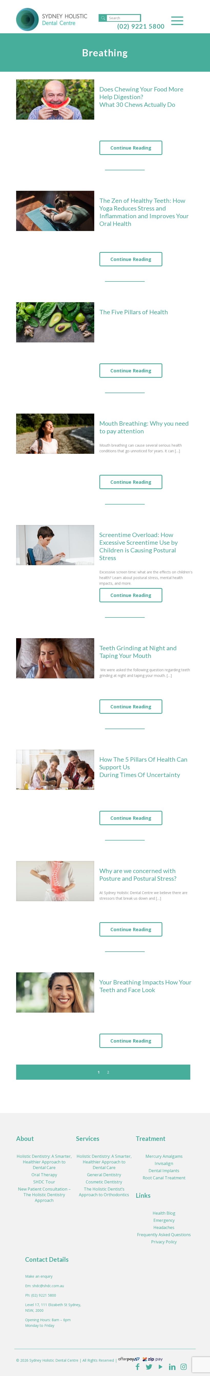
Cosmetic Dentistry (104, 1182)
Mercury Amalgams (164, 1156)
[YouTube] (160, 1366)
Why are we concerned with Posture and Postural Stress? (137, 874)
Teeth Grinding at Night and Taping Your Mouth (138, 651)
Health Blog (164, 1213)
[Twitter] (149, 1366)
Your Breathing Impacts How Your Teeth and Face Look (145, 985)
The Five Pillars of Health (133, 312)
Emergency (164, 1220)
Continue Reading (130, 148)
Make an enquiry (38, 1276)
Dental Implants (164, 1170)
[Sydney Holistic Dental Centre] (51, 19)
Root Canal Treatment (164, 1178)
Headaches (163, 1227)
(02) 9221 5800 (141, 26)
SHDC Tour (44, 1182)
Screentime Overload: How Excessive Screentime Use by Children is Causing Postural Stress (138, 546)
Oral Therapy (44, 1175)
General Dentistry (104, 1175)
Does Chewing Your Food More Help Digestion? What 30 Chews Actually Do (141, 96)
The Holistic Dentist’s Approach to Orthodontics (104, 1192)
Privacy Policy (164, 1242)
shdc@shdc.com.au (48, 1285)
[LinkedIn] (172, 1366)
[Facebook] (137, 1366)
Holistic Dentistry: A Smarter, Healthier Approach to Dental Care (44, 1161)
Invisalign (164, 1163)
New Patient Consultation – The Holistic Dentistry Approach (44, 1194)
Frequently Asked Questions (164, 1234)
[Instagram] (184, 1366)
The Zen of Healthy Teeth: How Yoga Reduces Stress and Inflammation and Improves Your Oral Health (144, 212)
